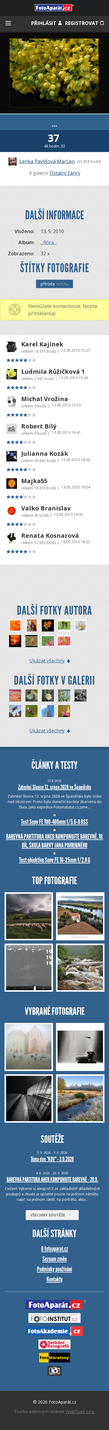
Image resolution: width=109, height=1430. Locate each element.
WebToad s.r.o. (80, 1411)
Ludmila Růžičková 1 (53, 371)
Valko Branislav (46, 508)
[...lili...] (48, 641)
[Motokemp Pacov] (15, 711)
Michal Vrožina (44, 399)
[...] (64, 625)
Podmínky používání (54, 1269)
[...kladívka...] (15, 625)
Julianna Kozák (44, 453)
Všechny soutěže (49, 1215)
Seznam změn (54, 1259)
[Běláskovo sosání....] (31, 695)
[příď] (48, 711)
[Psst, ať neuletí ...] (64, 711)
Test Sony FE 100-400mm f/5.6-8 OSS (54, 822)
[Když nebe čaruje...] (15, 695)
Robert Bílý (38, 426)
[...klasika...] (15, 641)
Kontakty (55, 1279)
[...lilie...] (64, 641)
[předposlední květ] (48, 695)
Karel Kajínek (42, 344)
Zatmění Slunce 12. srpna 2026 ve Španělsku (54, 787)
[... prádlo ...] (31, 641)
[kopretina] (64, 695)
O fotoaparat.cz (54, 1249)
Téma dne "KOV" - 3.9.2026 (52, 1159)
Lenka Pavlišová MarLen (47, 161)
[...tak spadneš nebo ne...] (31, 625)
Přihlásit (44, 23)
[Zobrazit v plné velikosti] (54, 73)
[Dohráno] (80, 695)
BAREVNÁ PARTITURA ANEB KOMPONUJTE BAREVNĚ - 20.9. (52, 1179)
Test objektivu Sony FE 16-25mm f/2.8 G (54, 860)
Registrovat (82, 23)
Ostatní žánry (65, 173)
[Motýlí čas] (31, 711)
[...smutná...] (48, 625)
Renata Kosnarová (50, 535)
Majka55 (34, 481)
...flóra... (49, 242)
